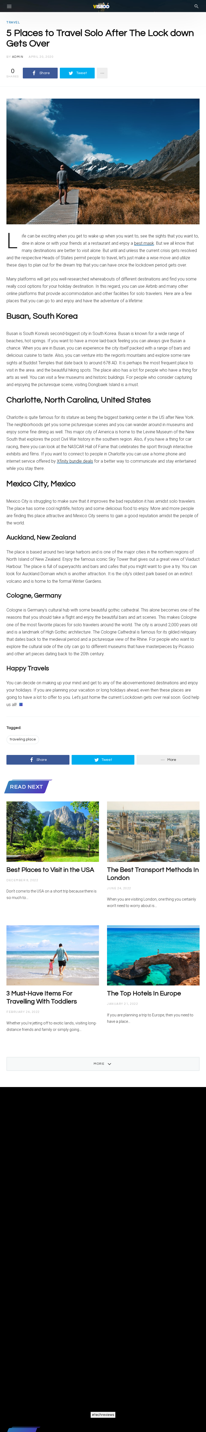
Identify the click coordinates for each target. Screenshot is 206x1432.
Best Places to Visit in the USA (50, 869)
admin (18, 56)
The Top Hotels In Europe (144, 993)
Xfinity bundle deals (75, 461)
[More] (102, 73)
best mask (144, 243)
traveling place (23, 739)
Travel (13, 22)
